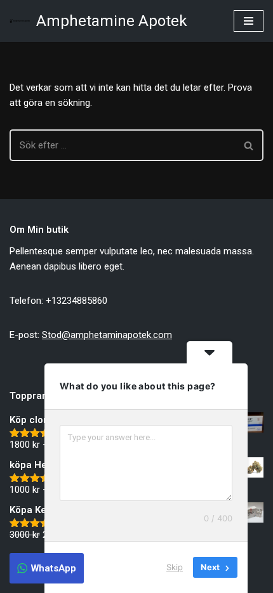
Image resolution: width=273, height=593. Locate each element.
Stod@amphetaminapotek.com (107, 335)
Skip (174, 567)
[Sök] (249, 145)
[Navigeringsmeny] (248, 21)
